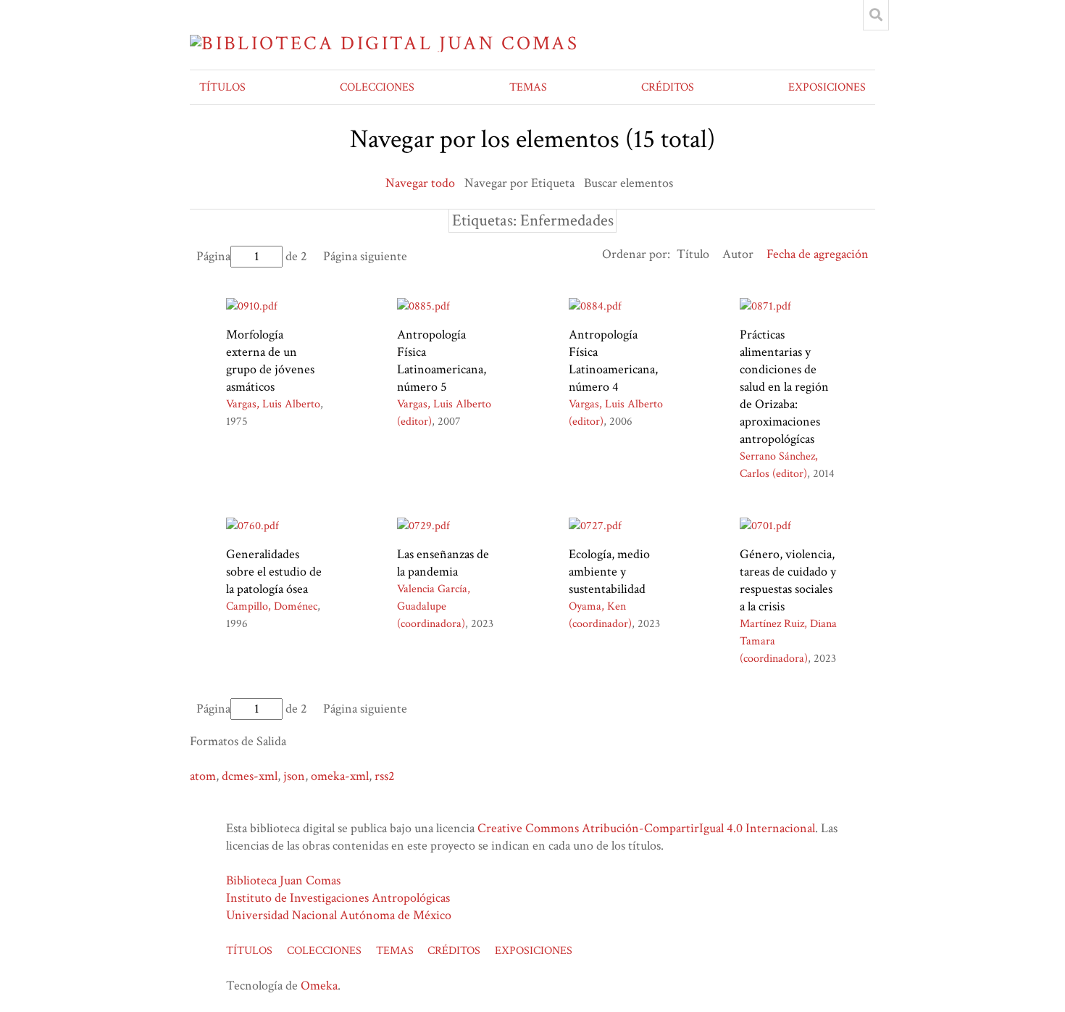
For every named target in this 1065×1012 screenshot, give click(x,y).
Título (693, 254)
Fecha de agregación (818, 254)
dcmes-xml (249, 776)
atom (203, 776)
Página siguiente (365, 256)
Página (213, 256)
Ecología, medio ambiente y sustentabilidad (609, 571)
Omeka (319, 985)
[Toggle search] (876, 15)
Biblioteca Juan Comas (283, 880)
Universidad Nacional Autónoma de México (338, 915)
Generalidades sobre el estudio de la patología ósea (274, 571)
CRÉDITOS (667, 87)
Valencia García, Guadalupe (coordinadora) (433, 606)
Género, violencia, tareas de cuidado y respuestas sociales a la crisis (788, 580)
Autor (737, 254)
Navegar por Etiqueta (519, 183)
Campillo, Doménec (271, 606)
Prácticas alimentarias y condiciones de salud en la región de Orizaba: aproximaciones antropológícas (784, 386)
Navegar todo (420, 183)
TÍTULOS (222, 87)
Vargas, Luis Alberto (273, 404)
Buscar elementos (628, 183)
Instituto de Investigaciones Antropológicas (338, 897)
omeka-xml (340, 776)
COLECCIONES (377, 87)
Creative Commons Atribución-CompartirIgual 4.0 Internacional (646, 828)
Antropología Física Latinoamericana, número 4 (613, 360)
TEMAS (528, 87)
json (294, 776)
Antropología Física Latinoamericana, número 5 (441, 360)
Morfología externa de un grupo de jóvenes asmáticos (270, 360)
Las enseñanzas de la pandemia (443, 563)
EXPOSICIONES (827, 87)
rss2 (385, 776)
